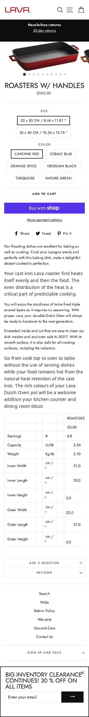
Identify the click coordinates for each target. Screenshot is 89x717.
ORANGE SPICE (24, 166)
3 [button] (34, 74)
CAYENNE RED (27, 153)
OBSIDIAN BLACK (61, 166)
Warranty (45, 619)
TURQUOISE (25, 178)
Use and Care (44, 628)
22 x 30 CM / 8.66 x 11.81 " (43, 120)
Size (44, 111)
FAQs (44, 602)
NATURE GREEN (58, 178)
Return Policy (44, 610)
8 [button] (56, 74)
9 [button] (61, 74)
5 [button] (43, 74)
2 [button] (29, 74)
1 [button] (24, 74)
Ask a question (44, 563)
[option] (44, 27)
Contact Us (44, 636)
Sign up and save (44, 653)
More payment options (44, 219)
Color (45, 144)
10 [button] (65, 74)
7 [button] (52, 74)
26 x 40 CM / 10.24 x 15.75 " (43, 132)
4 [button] (38, 74)
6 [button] (47, 74)
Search (44, 593)
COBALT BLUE (61, 153)
